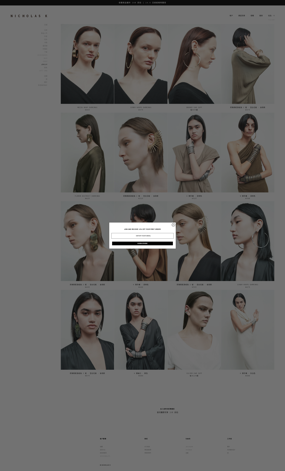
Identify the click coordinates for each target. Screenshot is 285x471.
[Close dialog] (173, 224)
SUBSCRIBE (142, 243)
